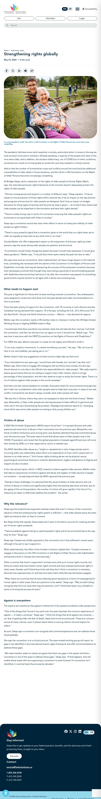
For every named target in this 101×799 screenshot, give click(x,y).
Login (82, 18)
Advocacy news (17, 50)
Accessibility (91, 9)
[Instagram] (75, 732)
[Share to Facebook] (6, 70)
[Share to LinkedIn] (19, 70)
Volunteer (50, 18)
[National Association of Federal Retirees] (15, 8)
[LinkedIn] (80, 732)
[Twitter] (71, 732)
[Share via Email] (25, 70)
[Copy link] (31, 70)
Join (19, 18)
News (6, 50)
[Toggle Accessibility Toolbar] (5, 793)
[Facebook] (66, 732)
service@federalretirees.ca (19, 767)
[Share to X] (13, 70)
